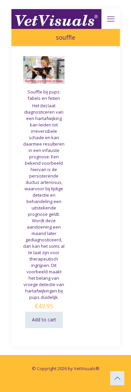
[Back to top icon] (117, 378)
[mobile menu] (111, 18)
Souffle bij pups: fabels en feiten (44, 95)
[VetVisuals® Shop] (56, 18)
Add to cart (44, 319)
